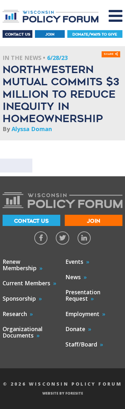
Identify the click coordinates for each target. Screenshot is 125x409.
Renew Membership (20, 265)
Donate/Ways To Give (94, 34)
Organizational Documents (23, 332)
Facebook (40, 238)
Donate (75, 329)
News (73, 277)
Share (109, 54)
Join (49, 34)
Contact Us (17, 34)
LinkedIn (84, 238)
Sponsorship (19, 298)
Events (74, 261)
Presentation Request (82, 295)
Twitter (62, 238)
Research (15, 314)
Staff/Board (81, 344)
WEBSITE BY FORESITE (62, 393)
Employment (82, 314)
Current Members (26, 283)
